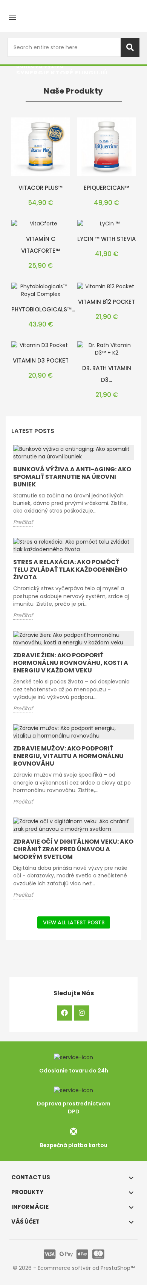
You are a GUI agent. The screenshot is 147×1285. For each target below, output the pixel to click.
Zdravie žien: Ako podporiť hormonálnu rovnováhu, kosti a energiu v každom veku (70, 663)
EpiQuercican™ (106, 188)
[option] (73, 70)
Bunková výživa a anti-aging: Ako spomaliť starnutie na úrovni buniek (72, 477)
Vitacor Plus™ (40, 188)
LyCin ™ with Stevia (106, 239)
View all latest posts (73, 922)
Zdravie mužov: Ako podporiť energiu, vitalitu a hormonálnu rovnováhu (68, 756)
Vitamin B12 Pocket (106, 302)
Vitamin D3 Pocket (41, 360)
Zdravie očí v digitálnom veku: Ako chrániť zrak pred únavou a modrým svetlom (73, 849)
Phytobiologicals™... (43, 309)
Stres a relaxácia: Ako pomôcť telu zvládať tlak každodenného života (70, 570)
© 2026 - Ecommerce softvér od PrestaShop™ (74, 1268)
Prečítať (23, 522)
